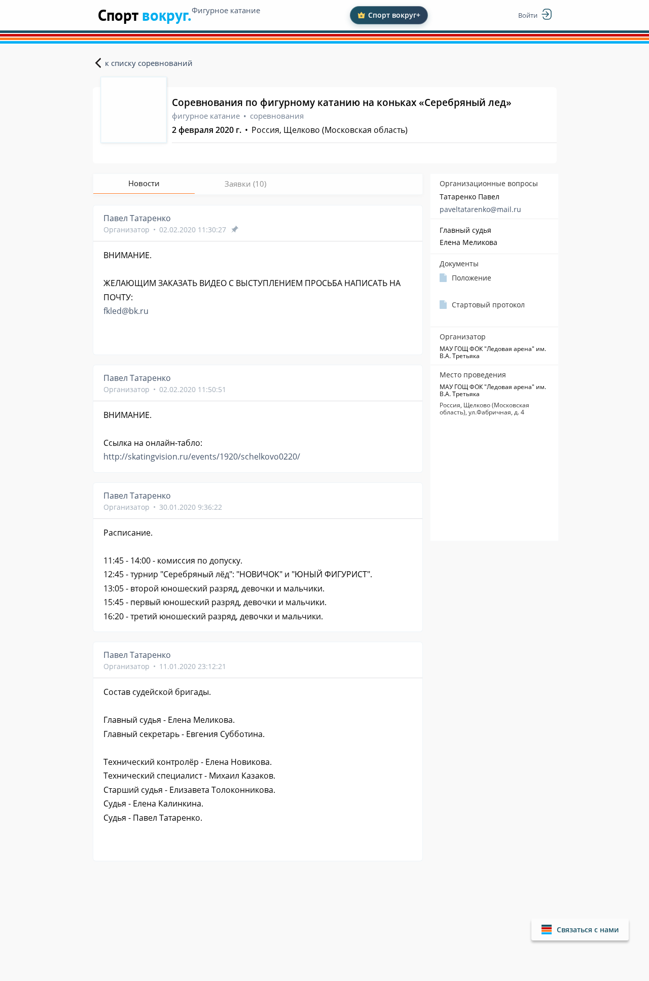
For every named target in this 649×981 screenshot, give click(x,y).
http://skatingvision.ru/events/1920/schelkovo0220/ (201, 456)
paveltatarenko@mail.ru (480, 209)
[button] (580, 929)
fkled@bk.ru (126, 311)
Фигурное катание (226, 10)
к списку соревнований (149, 63)
